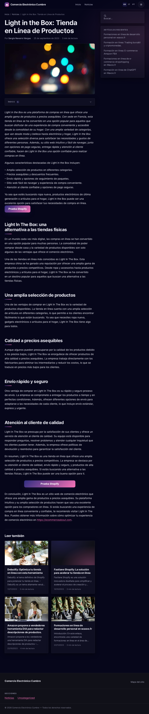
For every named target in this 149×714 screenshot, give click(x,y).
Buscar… (108, 18)
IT (129, 4)
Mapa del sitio (137, 682)
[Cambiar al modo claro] (141, 4)
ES (125, 4)
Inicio (78, 4)
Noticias (89, 4)
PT (133, 4)
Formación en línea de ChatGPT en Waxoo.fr (120, 71)
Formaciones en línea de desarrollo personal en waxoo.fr (122, 36)
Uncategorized (26, 698)
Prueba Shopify (17, 208)
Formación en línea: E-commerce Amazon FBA (121, 52)
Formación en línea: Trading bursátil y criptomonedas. (122, 44)
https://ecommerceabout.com (54, 519)
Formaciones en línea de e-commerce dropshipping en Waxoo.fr (118, 61)
